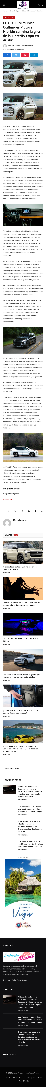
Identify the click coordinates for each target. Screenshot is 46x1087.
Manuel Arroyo (15, 46)
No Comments (9, 49)
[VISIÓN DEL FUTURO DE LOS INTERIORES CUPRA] (23, 624)
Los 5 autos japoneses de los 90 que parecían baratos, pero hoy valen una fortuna (30, 844)
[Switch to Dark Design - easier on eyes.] (38, 5)
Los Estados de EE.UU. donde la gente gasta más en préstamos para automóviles (22, 675)
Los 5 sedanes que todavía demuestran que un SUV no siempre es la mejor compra (30, 809)
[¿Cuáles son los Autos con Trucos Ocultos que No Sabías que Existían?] (23, 696)
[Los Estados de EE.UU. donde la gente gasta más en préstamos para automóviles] (23, 660)
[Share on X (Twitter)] (16, 55)
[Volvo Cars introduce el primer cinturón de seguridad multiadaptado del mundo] (23, 588)
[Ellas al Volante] (23, 5)
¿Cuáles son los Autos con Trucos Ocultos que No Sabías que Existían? (21, 711)
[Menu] (4, 5)
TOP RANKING (24, 1081)
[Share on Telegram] (34, 55)
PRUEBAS (26, 1078)
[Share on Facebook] (7, 55)
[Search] (42, 5)
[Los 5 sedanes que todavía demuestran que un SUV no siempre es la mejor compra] (9, 809)
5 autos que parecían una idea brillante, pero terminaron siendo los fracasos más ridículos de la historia (30, 826)
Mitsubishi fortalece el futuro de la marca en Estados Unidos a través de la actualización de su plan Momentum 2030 (30, 791)
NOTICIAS (16, 1078)
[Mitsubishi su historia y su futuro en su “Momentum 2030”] (23, 552)
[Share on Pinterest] (25, 55)
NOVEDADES (37, 1078)
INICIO (8, 1078)
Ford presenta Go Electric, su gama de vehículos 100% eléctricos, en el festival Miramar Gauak (20, 748)
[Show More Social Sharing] (41, 55)
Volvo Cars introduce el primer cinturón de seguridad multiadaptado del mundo (21, 603)
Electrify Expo (9, 17)
